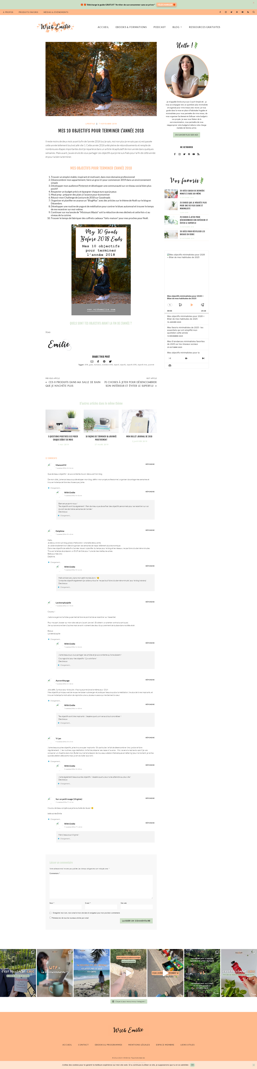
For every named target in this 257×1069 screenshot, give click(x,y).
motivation (97, 365)
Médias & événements (56, 12)
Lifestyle (90, 124)
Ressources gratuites (204, 27)
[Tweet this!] (110, 362)
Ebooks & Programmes (108, 1045)
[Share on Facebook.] (98, 362)
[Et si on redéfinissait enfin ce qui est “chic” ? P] (18, 973)
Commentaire (55, 873)
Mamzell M (61, 465)
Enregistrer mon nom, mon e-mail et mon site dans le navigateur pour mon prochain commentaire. (86, 913)
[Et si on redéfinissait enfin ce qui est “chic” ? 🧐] (239, 973)
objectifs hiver (142, 365)
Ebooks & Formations (131, 27)
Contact (83, 1045)
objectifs (123, 365)
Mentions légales (139, 1045)
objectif (116, 365)
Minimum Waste (89, 212)
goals (91, 365)
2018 (86, 365)
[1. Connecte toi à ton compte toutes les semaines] (128, 973)
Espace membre (165, 1045)
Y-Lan (58, 738)
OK (192, 1065)
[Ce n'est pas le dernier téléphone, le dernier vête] (202, 973)
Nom (52, 903)
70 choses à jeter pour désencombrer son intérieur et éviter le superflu (130, 383)
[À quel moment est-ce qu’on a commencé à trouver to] (55, 973)
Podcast (160, 27)
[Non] (253, 1065)
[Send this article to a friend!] (92, 362)
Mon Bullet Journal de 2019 (139, 436)
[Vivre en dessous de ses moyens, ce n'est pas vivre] (92, 973)
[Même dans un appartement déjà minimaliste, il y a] (165, 973)
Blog (176, 27)
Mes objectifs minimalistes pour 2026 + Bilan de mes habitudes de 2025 (186, 317)
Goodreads (104, 197)
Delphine (60, 531)
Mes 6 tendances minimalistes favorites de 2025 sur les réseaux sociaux (186, 342)
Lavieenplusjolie (63, 602)
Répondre (150, 464)
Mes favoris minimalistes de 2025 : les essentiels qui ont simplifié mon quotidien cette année (185, 330)
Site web (124, 903)
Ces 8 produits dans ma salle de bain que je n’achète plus (73, 383)
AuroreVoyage (63, 680)
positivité (151, 365)
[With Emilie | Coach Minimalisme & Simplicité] (56, 27)
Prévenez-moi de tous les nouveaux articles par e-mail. (70, 918)
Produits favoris (28, 12)
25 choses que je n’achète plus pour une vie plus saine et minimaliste (193, 205)
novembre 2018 (107, 365)
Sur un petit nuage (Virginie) (69, 799)
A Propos (8, 12)
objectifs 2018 (132, 365)
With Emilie (69, 492)
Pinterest (83, 185)
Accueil (103, 27)
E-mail (88, 903)
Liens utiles (188, 1045)
